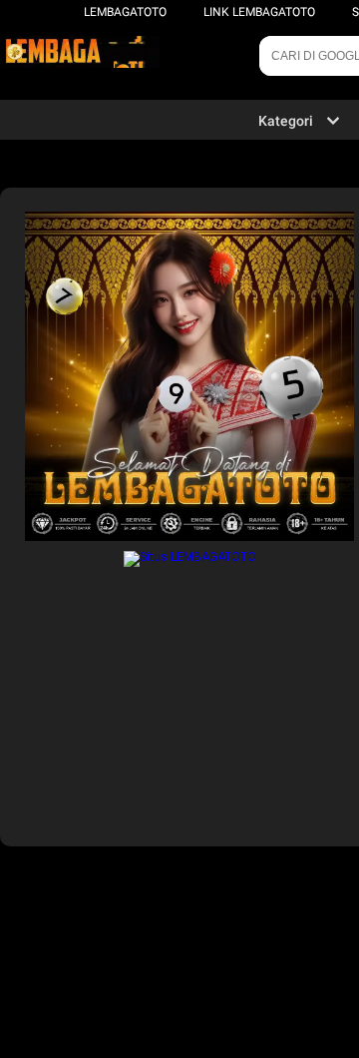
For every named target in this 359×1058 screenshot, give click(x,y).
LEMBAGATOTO (125, 12)
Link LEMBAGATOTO (259, 12)
